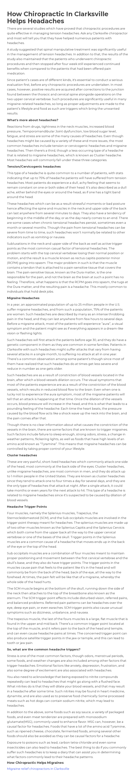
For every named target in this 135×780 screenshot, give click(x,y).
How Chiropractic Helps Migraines (35, 763)
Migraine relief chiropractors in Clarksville (38, 768)
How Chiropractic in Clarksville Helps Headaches (57, 17)
